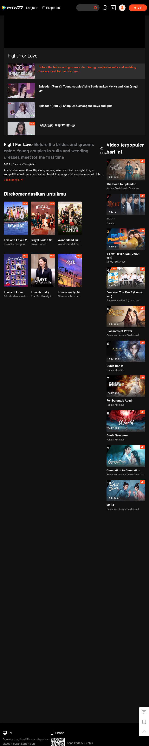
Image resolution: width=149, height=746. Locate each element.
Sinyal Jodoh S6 (41, 240)
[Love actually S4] (70, 270)
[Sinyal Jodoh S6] (43, 218)
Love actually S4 (69, 292)
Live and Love (13, 292)
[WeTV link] (12, 8)
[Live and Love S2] (16, 218)
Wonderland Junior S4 (72, 240)
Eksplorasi (53, 7)
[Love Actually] (43, 270)
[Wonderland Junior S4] (70, 218)
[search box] (95, 7)
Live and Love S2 (15, 240)
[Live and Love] (16, 270)
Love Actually (40, 292)
